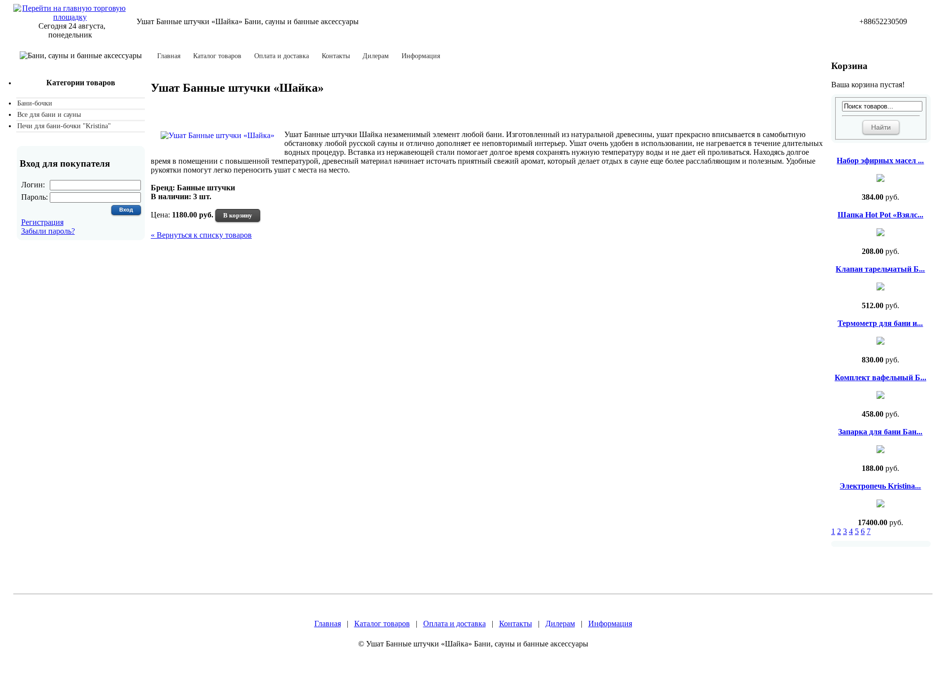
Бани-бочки (34, 103)
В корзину (237, 215)
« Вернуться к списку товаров (201, 235)
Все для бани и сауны (49, 114)
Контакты (336, 56)
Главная (168, 56)
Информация (421, 56)
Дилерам (376, 56)
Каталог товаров (217, 56)
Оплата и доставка (281, 56)
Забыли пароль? (48, 231)
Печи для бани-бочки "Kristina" (64, 126)
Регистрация (42, 222)
